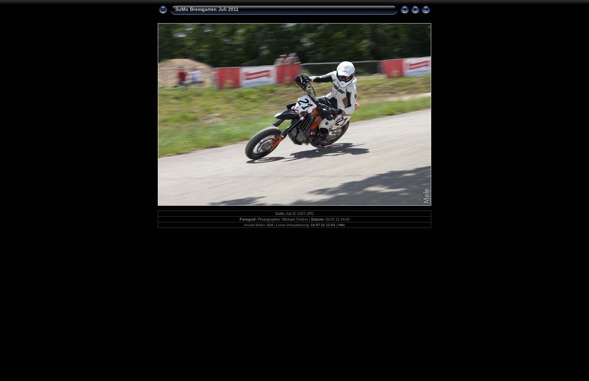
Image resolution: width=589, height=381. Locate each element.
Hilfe (341, 225)
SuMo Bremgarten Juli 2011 (207, 9)
